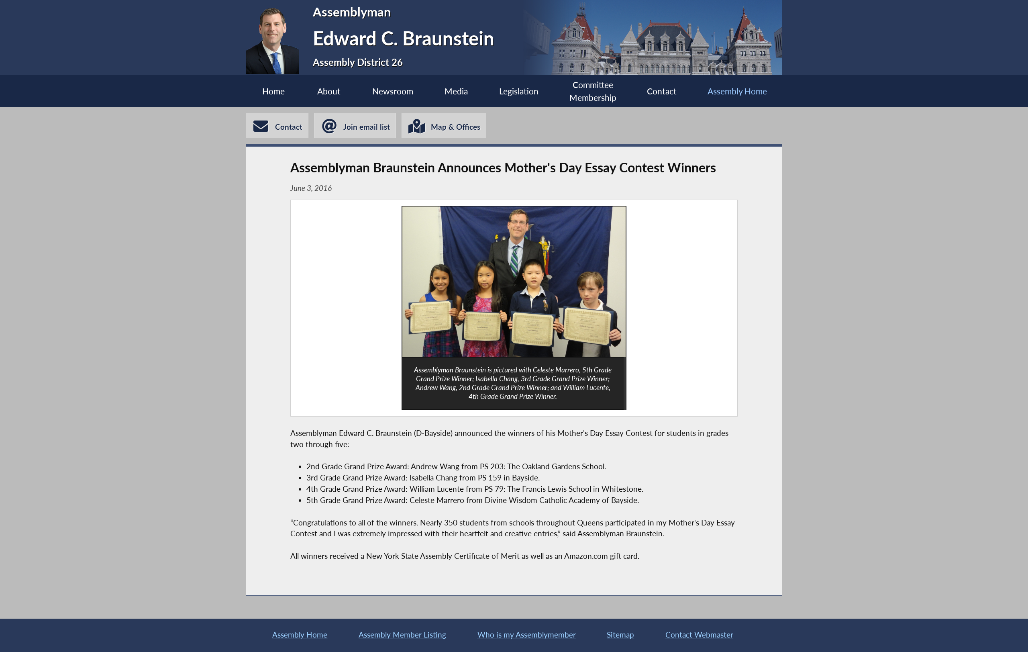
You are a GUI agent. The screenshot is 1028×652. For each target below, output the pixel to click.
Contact (662, 91)
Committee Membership (592, 91)
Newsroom (392, 91)
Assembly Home (737, 91)
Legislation (518, 91)
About (329, 91)
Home (273, 91)
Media (456, 91)
